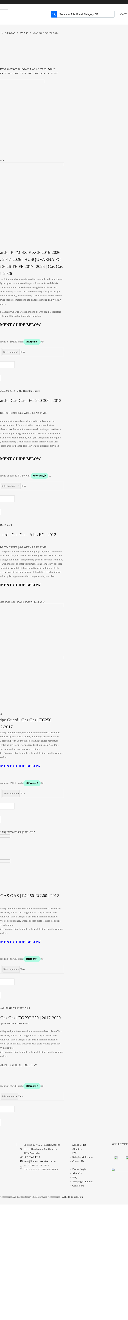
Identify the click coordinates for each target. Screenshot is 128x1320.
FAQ (74, 1153)
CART (123, 14)
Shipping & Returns (82, 1157)
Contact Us (78, 1161)
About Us (77, 1149)
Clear (22, 352)
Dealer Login (79, 1144)
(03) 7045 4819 (32, 1157)
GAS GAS (10, 33)
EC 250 (24, 33)
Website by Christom (73, 1196)
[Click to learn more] (116, 1157)
